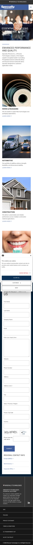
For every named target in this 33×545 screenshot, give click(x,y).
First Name (7, 302)
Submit (9, 448)
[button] (16, 459)
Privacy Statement (8, 520)
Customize (16, 283)
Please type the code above (8, 438)
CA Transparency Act (9, 531)
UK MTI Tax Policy (8, 537)
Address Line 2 (8, 386)
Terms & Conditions (9, 526)
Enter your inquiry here (10, 337)
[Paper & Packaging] (16, 91)
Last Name (7, 310)
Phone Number (8, 368)
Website (6, 359)
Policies (5, 515)
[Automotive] (16, 143)
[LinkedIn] (29, 503)
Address (6, 377)
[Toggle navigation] (31, 7)
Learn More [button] (6, 116)
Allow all (16, 277)
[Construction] (16, 194)
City (5, 395)
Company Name (8, 319)
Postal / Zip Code (8, 412)
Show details (23, 273)
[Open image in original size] (17, 2)
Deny (16, 288)
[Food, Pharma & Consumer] (16, 248)
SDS (4, 509)
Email (5, 328)
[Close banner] (30, 255)
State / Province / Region (10, 404)
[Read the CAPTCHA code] (21, 432)
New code (24, 433)
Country (6, 421)
